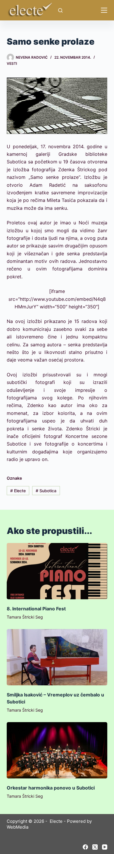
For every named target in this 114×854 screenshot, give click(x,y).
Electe (18, 490)
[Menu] (104, 10)
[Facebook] (85, 847)
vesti (12, 63)
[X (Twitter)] (95, 847)
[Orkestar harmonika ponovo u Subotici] (57, 750)
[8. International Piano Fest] (57, 571)
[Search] (60, 10)
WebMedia (17, 827)
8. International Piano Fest (36, 609)
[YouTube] (104, 847)
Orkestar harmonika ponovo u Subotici (51, 788)
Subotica (46, 490)
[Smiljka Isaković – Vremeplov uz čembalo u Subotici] (57, 657)
